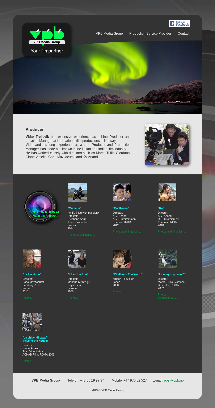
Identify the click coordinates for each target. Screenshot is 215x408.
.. (77, 297)
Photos (72, 297)
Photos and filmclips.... (82, 234)
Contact (183, 33)
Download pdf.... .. (169, 297)
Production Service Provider (150, 33)
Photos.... (28, 297)
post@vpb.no (174, 380)
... (122, 291)
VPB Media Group (109, 33)
